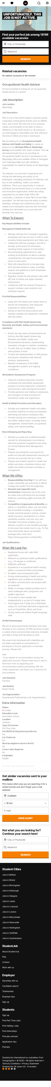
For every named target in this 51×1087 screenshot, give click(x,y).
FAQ (4, 957)
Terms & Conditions (11, 1063)
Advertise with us (10, 980)
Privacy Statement (30, 1063)
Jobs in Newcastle (10, 922)
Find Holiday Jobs (10, 1026)
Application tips (9, 1041)
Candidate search (10, 986)
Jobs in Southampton (12, 938)
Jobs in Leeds (8, 901)
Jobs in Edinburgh (10, 890)
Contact (5, 962)
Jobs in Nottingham (11, 927)
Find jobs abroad (10, 1036)
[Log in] (47, 3)
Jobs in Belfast (9, 874)
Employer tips (8, 996)
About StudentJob (10, 951)
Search (25, 59)
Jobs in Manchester (11, 917)
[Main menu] (3, 3)
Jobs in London (9, 912)
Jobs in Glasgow (9, 896)
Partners (6, 1047)
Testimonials (7, 991)
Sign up (5, 1002)
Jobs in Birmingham (11, 885)
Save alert (25, 818)
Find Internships (9, 1031)
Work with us (8, 967)
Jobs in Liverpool (10, 906)
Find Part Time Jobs (11, 1020)
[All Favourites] (11, 3)
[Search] (40, 3)
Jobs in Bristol (8, 880)
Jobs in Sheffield (9, 933)
